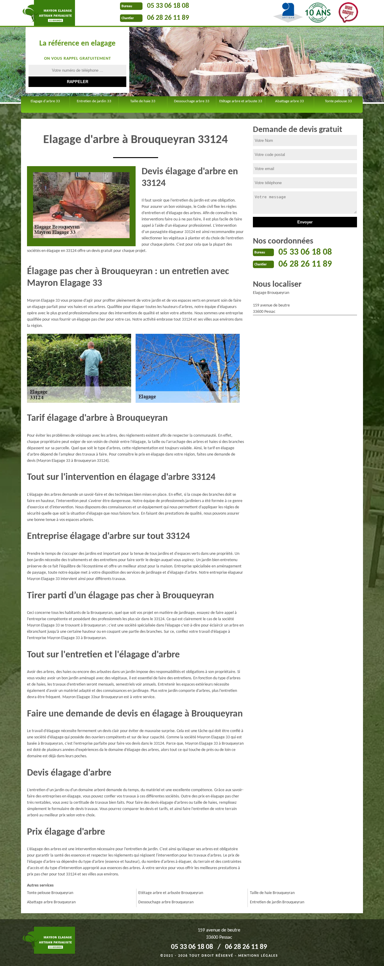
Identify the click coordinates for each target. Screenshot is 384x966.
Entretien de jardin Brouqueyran (277, 902)
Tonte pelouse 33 (338, 101)
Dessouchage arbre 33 (191, 101)
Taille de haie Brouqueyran (272, 893)
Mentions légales (258, 956)
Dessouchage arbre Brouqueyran (166, 902)
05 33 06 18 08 (168, 6)
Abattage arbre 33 (289, 101)
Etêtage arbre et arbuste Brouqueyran (170, 893)
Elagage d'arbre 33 (45, 101)
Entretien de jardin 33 (94, 101)
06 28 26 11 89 (168, 18)
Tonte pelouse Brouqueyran (50, 893)
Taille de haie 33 (142, 101)
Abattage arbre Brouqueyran (51, 902)
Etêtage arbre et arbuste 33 (240, 101)
